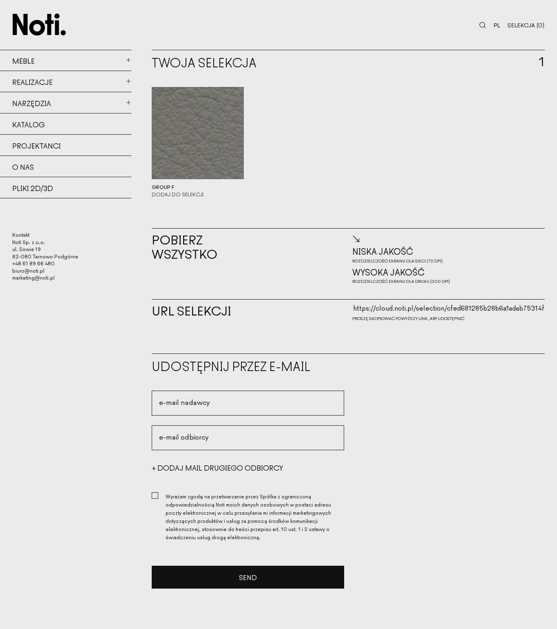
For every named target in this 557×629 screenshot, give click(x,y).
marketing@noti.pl (33, 277)
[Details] (198, 133)
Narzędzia (31, 103)
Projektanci (36, 145)
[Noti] (39, 24)
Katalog (28, 124)
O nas (23, 166)
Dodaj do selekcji (177, 194)
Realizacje (32, 82)
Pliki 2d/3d (32, 188)
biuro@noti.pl (28, 270)
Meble (23, 60)
